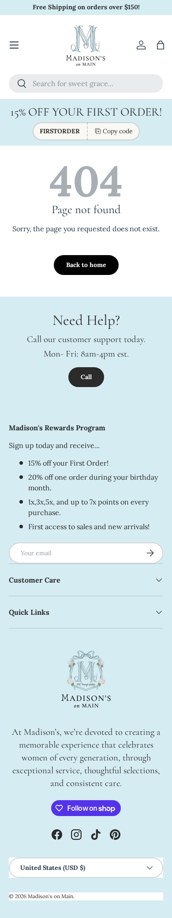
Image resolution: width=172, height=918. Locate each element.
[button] (160, 45)
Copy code (118, 131)
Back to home (86, 265)
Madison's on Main (50, 896)
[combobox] (86, 83)
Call (86, 377)
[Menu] (14, 45)
